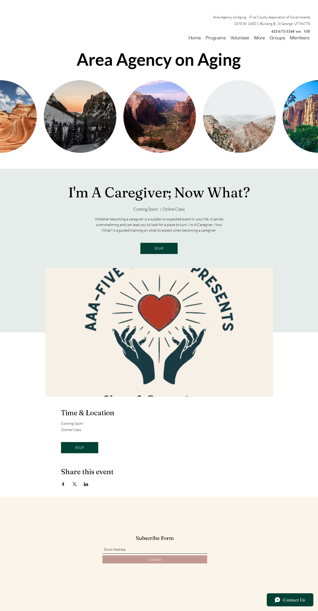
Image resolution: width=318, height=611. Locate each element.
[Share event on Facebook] (63, 484)
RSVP (159, 248)
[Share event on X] (74, 484)
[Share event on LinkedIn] (86, 484)
